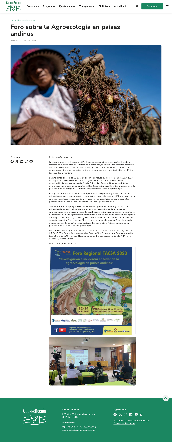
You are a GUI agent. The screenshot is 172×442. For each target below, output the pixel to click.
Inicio (13, 20)
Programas (49, 6)
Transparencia (86, 6)
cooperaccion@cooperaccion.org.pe (78, 430)
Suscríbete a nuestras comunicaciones (131, 420)
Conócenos (33, 6)
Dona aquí (152, 6)
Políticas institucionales (124, 423)
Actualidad (120, 6)
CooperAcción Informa (26, 20)
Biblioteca (104, 6)
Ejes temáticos (67, 6)
